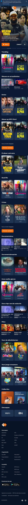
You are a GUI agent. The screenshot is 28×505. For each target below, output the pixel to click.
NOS (2, 447)
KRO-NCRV (4, 442)
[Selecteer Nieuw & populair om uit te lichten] (24, 47)
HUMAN (3, 440)
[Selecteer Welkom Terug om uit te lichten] (9, 47)
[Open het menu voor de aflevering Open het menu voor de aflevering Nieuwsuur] (25, 80)
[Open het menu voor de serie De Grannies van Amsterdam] (12, 55)
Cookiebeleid (4, 495)
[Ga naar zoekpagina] (22, 7)
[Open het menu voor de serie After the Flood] (12, 206)
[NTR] (7, 413)
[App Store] (6, 484)
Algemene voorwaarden (6, 493)
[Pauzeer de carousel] (24, 44)
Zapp (3, 469)
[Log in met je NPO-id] (25, 7)
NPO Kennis (16, 466)
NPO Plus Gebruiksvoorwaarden (19, 493)
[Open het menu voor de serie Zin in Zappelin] (25, 343)
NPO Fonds (16, 469)
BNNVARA (4, 435)
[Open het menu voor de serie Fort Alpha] (25, 55)
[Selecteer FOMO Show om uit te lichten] (19, 47)
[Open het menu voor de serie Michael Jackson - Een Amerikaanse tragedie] (25, 258)
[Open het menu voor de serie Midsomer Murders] (25, 206)
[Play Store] (15, 484)
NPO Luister (4, 476)
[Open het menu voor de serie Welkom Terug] (12, 123)
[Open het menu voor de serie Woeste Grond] (12, 98)
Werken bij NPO (17, 457)
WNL (15, 442)
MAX (3, 445)
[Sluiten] (26, 1)
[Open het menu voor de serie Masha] (12, 343)
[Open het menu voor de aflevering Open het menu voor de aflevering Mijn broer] (25, 240)
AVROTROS (4, 432)
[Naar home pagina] (14, 7)
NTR (15, 432)
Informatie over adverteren (13, 495)
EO (2, 437)
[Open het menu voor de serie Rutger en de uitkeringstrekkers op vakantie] (25, 157)
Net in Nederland (17, 474)
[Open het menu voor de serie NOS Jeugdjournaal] (25, 368)
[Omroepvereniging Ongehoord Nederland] (20, 413)
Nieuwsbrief (16, 454)
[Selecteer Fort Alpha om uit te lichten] (4, 47)
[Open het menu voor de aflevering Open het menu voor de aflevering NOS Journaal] (12, 80)
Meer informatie (6, 3)
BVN (2, 474)
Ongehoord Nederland (19, 435)
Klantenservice (17, 459)
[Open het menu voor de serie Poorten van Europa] (12, 258)
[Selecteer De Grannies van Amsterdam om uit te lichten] (14, 47)
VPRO (15, 440)
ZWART (16, 445)
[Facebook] (22, 501)
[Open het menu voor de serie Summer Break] (12, 368)
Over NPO (4, 454)
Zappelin (3, 466)
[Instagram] (25, 501)
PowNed (16, 437)
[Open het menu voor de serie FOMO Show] (12, 181)
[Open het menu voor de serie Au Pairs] (25, 282)
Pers (2, 459)
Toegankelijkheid (5, 457)
